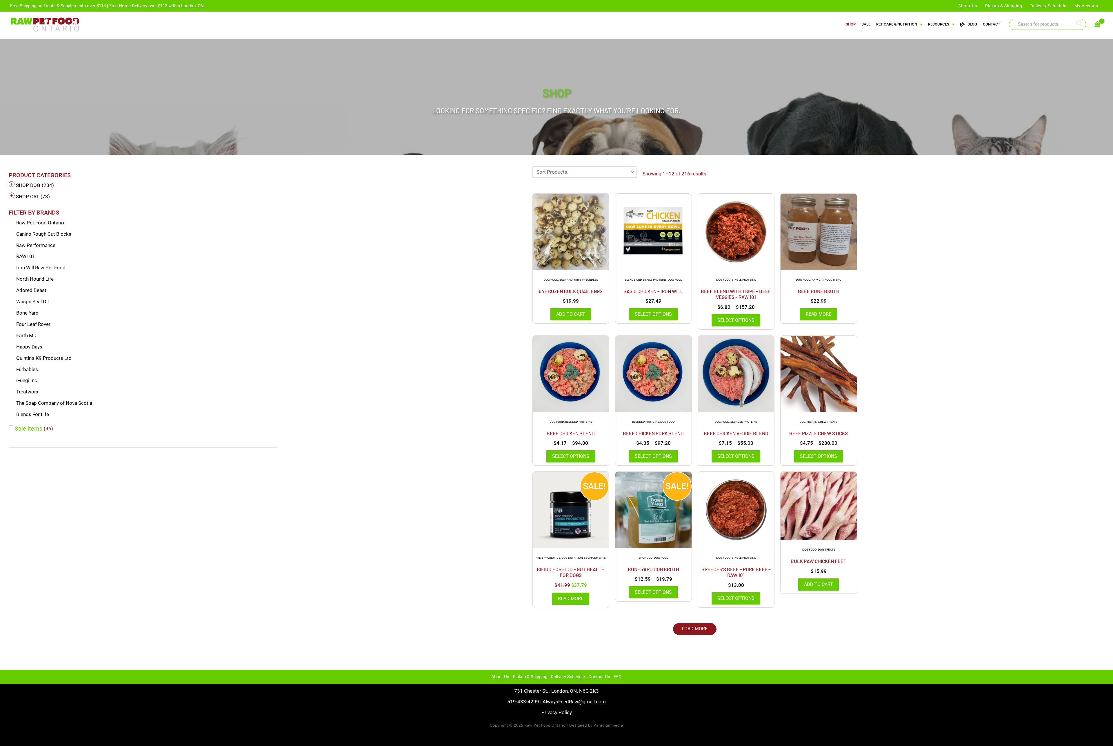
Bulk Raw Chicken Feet (818, 561)
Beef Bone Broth (818, 291)
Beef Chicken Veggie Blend (736, 433)
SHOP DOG (646, 557)
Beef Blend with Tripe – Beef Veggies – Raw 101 (736, 294)
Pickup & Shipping (530, 676)
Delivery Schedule (568, 676)
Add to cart (570, 314)
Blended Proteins (578, 421)
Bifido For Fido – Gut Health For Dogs (571, 572)
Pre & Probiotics (548, 557)
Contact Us (599, 676)
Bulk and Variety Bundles (578, 279)
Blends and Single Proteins (646, 279)
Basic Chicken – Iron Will (653, 291)
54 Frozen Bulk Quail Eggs (571, 291)
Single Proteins (744, 279)
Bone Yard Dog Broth (653, 569)
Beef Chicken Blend (571, 433)
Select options (653, 314)
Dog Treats (808, 421)
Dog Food (551, 279)
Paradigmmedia (608, 725)
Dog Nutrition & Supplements (583, 557)
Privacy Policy (556, 712)
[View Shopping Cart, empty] (1097, 24)
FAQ (617, 676)
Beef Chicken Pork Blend (653, 433)
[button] (694, 629)
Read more (818, 314)
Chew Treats (827, 421)
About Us (500, 676)
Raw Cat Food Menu (826, 279)
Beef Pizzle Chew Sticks (818, 433)
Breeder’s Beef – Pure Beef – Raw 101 (736, 572)
